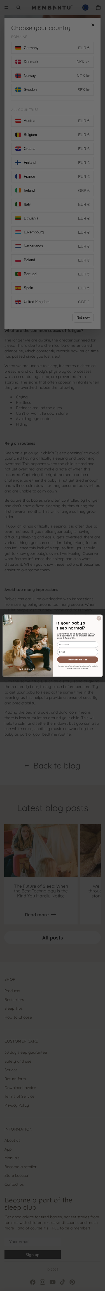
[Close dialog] (98, 618)
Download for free (77, 659)
